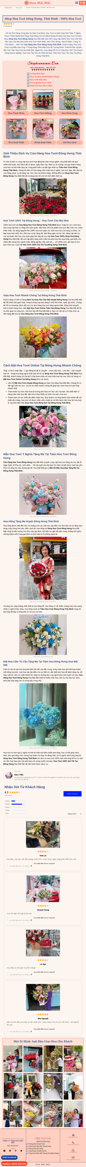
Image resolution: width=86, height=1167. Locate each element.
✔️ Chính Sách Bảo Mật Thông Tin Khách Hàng (42, 1153)
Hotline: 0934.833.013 (14, 1163)
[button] (76, 3)
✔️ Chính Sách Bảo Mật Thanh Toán (38, 1146)
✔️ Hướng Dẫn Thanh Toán (35, 1144)
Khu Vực (19, 7)
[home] (37, 3)
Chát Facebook (9, 1157)
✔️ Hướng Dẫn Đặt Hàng (34, 1148)
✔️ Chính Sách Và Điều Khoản (36, 1151)
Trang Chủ (8, 7)
